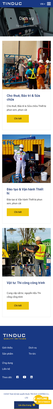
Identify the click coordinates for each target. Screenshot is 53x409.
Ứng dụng (7, 363)
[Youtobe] (23, 377)
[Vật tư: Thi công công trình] (26, 252)
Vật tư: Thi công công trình (26, 283)
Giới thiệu (7, 347)
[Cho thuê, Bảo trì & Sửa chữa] (26, 65)
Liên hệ (6, 369)
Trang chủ (21, 25)
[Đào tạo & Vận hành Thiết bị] (26, 158)
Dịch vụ (33, 25)
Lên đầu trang (24, 405)
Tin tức (32, 353)
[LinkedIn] (31, 377)
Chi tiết (18, 118)
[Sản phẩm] (17, 377)
